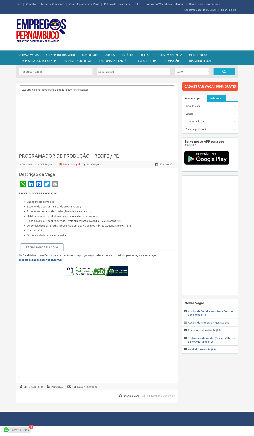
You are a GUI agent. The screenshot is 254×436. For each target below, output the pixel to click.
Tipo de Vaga (193, 106)
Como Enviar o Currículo (42, 247)
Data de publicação (196, 129)
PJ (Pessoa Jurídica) (77, 60)
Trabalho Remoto (201, 60)
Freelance (146, 54)
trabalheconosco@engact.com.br (41, 259)
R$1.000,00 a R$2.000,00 (84, 387)
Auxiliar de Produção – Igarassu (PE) (209, 322)
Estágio (127, 54)
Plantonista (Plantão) (113, 60)
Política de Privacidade (117, 4)
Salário (189, 113)
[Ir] (224, 71)
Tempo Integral (147, 60)
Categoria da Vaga (196, 121)
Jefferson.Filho (33, 387)
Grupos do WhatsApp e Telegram (164, 4)
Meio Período (198, 54)
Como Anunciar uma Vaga (84, 4)
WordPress (165, 431)
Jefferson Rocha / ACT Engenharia (38, 164)
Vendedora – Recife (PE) (202, 349)
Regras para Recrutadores (204, 4)
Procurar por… (194, 98)
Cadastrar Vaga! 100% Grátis (200, 10)
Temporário (173, 60)
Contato (31, 4)
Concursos (90, 54)
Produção (57, 387)
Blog (18, 4)
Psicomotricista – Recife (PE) (204, 330)
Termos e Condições (52, 4)
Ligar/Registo (228, 10)
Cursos (110, 54)
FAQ (138, 4)
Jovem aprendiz (171, 54)
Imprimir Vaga (132, 396)
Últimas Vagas (29, 54)
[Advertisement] (149, 31)
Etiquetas (216, 98)
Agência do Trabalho (60, 54)
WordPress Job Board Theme (123, 431)
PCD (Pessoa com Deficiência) (38, 60)
